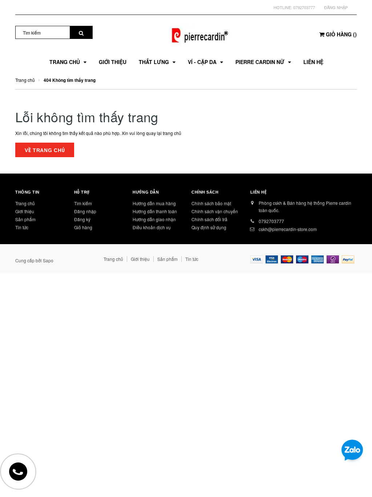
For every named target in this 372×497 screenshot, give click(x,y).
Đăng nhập (336, 7)
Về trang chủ (45, 150)
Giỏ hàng (83, 227)
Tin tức (21, 227)
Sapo (48, 260)
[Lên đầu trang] (355, 475)
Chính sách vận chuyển (214, 211)
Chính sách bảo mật (211, 203)
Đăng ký (82, 219)
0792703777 (304, 7)
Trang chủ (25, 203)
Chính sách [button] (205, 192)
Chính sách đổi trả (209, 219)
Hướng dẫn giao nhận (154, 219)
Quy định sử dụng (208, 227)
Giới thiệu (24, 211)
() (341, 34)
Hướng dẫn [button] (146, 192)
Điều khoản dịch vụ (152, 227)
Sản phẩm (25, 219)
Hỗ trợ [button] (82, 192)
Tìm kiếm (83, 203)
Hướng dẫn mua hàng (154, 203)
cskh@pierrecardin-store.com (288, 229)
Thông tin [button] (27, 192)
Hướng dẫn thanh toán (155, 211)
